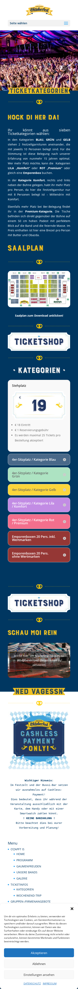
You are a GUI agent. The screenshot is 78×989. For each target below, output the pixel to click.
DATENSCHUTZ (32, 983)
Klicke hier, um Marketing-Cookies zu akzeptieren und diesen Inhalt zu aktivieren (39, 660)
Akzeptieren (39, 953)
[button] (72, 909)
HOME (20, 854)
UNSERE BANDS (26, 872)
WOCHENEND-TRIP (28, 895)
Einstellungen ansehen (39, 975)
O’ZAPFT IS (17, 849)
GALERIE (21, 878)
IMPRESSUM (50, 983)
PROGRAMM (24, 860)
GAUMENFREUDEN (28, 866)
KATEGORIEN (25, 889)
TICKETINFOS (19, 884)
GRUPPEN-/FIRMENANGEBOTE (31, 901)
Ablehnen (39, 964)
